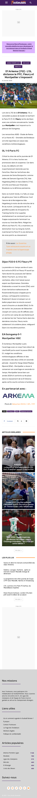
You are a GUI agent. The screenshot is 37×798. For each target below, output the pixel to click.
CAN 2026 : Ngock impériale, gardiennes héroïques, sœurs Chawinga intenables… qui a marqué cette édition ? (19, 540)
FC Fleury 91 (11, 411)
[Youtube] (28, 788)
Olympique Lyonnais (26, 411)
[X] (20, 788)
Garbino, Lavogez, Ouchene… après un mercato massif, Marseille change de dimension (17, 572)
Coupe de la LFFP (18, 499)
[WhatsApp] (24, 788)
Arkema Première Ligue (13, 63)
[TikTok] (16, 788)
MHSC (17, 411)
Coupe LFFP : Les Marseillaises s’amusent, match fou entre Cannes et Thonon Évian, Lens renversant (18, 504)
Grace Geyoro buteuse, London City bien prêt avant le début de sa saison (18, 594)
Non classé (26, 63)
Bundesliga (18, 464)
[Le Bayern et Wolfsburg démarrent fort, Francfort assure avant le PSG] (18, 454)
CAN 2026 (18, 534)
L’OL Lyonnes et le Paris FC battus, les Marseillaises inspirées (17, 587)
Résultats (18, 66)
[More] (26, 421)
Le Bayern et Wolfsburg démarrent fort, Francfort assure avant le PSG (18, 468)
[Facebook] (8, 788)
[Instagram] (12, 788)
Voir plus (17, 550)
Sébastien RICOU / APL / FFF (23, 404)
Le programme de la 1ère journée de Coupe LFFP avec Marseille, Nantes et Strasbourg (19, 580)
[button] (30, 2)
